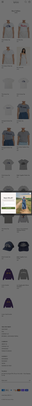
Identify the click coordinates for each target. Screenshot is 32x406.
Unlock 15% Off (8, 207)
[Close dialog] (30, 193)
